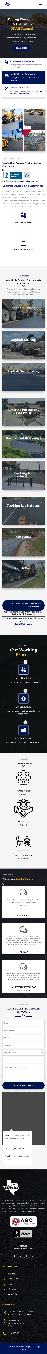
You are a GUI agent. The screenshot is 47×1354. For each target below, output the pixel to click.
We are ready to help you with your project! (26, 605)
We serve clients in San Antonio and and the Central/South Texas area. (23, 613)
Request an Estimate (23, 1085)
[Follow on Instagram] (20, 1256)
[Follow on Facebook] (14, 1256)
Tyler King (23, 822)
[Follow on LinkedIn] (32, 1256)
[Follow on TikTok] (26, 1256)
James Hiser (23, 791)
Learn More (21, 48)
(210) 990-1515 (23, 623)
